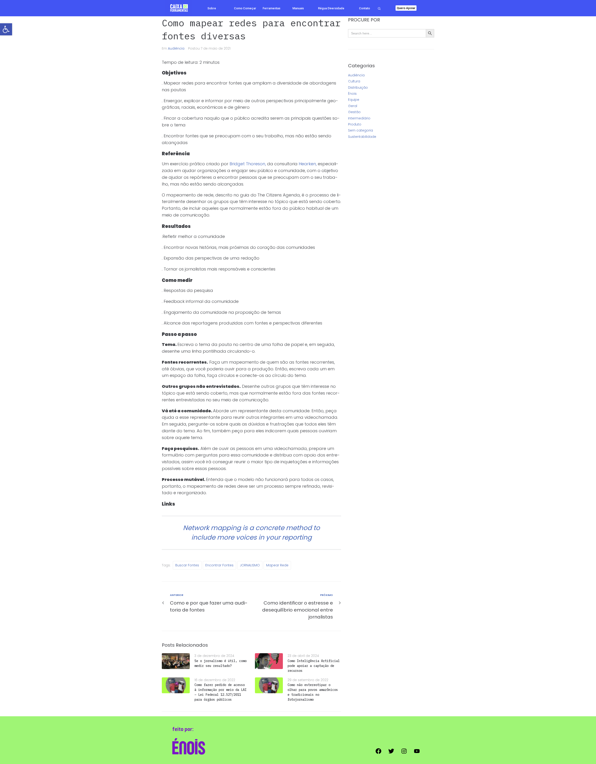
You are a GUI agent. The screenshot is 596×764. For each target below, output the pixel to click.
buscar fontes (187, 565)
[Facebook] (378, 751)
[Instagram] (404, 751)
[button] (6, 29)
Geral (352, 106)
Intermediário (359, 118)
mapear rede (277, 565)
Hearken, (308, 164)
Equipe (353, 99)
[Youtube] (417, 751)
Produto (354, 124)
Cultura (354, 81)
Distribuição (358, 87)
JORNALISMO (250, 565)
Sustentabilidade (362, 136)
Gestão (354, 112)
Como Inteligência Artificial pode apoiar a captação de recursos (314, 666)
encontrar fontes (219, 565)
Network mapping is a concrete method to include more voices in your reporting (251, 532)
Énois (352, 93)
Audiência (176, 48)
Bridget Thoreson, (248, 164)
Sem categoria (360, 130)
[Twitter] (391, 751)
